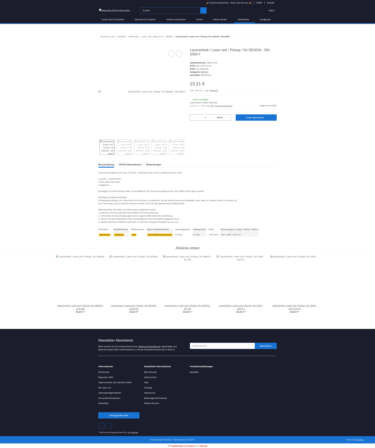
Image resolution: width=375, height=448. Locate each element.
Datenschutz (150, 377)
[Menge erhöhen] (228, 118)
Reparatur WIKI (105, 377)
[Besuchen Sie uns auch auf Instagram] (108, 425)
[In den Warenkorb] (100, 46)
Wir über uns (104, 387)
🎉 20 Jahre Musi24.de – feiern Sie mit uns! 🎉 (229, 2)
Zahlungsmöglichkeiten (109, 392)
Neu (134, 235)
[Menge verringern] (193, 118)
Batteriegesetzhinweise (155, 398)
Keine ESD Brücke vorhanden (160, 235)
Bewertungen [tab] (153, 164)
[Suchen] (203, 10)
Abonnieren (266, 345)
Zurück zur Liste (107, 36)
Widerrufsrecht (151, 403)
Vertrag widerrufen (118, 415)
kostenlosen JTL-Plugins (183, 445)
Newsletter (103, 403)
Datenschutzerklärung (149, 346)
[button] (253, 10)
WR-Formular (150, 372)
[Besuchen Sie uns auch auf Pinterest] (101, 425)
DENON (204, 72)
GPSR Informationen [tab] (130, 164)
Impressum (149, 392)
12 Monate (119, 235)
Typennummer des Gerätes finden (115, 382)
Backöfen (194, 372)
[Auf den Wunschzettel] (179, 53)
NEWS (259, 2)
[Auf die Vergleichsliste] (171, 53)
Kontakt (270, 2)
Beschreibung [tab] (106, 164)
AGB (146, 382)
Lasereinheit (105, 235)
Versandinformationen (109, 398)
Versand (214, 90)
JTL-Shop (359, 439)
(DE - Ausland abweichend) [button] (221, 106)
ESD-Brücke (104, 372)
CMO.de (203, 445)
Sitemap (148, 387)
